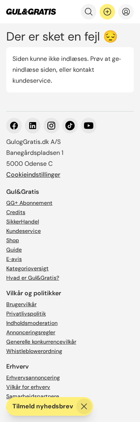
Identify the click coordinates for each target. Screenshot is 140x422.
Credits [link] (15, 212)
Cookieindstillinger (33, 174)
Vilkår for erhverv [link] (28, 386)
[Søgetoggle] (88, 12)
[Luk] (84, 406)
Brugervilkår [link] (21, 304)
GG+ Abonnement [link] (29, 202)
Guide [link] (14, 249)
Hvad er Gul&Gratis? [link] (32, 277)
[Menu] (126, 12)
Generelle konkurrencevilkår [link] (41, 341)
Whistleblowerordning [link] (34, 351)
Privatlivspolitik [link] (26, 313)
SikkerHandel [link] (22, 221)
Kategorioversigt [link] (27, 268)
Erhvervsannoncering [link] (33, 377)
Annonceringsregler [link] (30, 332)
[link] (31, 12)
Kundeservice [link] (23, 230)
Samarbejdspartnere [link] (32, 396)
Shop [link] (12, 240)
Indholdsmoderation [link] (32, 322)
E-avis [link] (14, 258)
